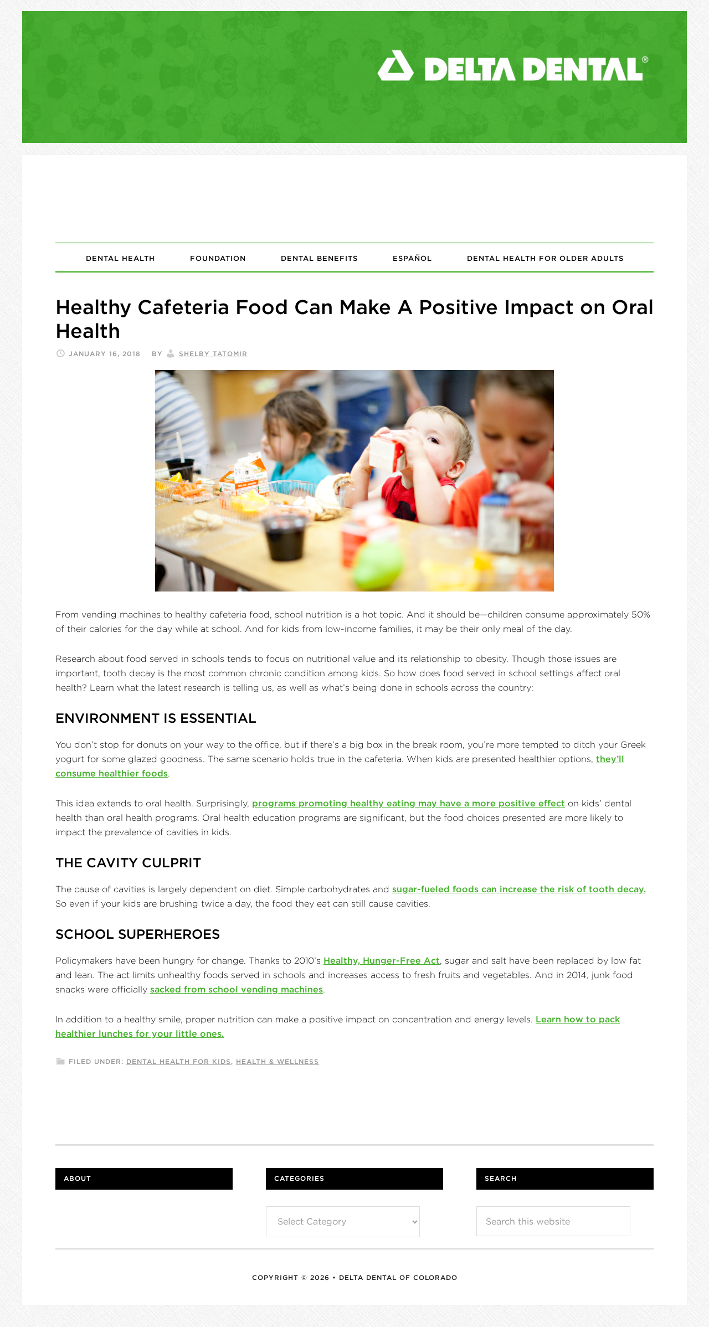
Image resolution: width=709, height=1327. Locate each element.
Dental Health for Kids (178, 1061)
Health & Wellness (277, 1061)
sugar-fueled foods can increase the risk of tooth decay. (519, 888)
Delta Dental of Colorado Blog (354, 199)
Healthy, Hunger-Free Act (381, 960)
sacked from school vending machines (236, 989)
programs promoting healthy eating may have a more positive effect (408, 803)
